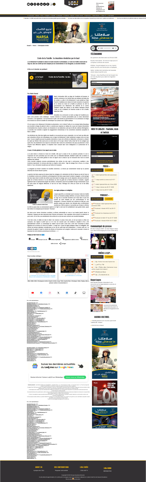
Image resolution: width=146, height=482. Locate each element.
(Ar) (48, 354)
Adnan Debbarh (31, 312)
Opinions (88, 15)
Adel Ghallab (30, 309)
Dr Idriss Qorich (31, 330)
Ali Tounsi (29, 314)
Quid (43, 235)
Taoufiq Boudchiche (32, 357)
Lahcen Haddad (31, 339)
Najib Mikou (30, 350)
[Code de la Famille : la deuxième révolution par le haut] (40, 96)
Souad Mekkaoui (31, 355)
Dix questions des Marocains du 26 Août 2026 (104, 57)
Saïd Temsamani (31, 354)
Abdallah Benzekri (31, 302)
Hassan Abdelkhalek (32, 337)
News (37, 15)
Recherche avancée (97, 84)
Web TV (103, 15)
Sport (72, 15)
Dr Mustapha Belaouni (32, 332)
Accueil (29, 45)
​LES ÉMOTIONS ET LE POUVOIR (74, 275)
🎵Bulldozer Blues (100, 272)
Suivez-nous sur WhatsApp (75, 377)
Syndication (77, 479)
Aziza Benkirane (31, 321)
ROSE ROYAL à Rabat (98, 325)
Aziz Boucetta (30, 318)
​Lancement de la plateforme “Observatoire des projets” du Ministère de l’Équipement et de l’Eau (111, 307)
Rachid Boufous (31, 353)
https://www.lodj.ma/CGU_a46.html (104, 162)
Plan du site (69, 479)
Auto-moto (79, 15)
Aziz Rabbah (30, 320)
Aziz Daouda (30, 319)
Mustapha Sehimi (31, 347)
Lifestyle (59, 15)
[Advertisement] (58, 52)
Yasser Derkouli (31, 358)
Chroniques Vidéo (75, 281)
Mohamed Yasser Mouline (33, 342)
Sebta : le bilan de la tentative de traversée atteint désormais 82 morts (103, 71)
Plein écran (114, 136)
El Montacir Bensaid (32, 334)
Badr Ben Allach (31, 322)
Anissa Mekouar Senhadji (33, 315)
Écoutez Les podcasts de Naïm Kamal (40, 204)
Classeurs (108, 170)
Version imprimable (56, 239)
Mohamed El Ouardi (31, 341)
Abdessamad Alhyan (32, 308)
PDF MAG (111, 15)
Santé (53, 15)
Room (34, 45)
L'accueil (31, 15)
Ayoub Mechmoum (31, 317)
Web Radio (96, 15)
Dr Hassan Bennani (31, 328)
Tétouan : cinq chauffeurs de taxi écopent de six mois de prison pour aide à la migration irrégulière (104, 76)
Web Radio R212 (107, 471)
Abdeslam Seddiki (31, 307)
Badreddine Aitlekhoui (32, 325)
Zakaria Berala (30, 360)
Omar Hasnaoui (31, 351)
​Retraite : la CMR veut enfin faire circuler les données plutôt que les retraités (33, 18)
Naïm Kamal (30, 348)
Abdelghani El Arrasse (32, 306)
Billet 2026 (33, 281)
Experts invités (52, 281)
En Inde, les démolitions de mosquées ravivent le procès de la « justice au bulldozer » (80, 18)
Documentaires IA (63, 283)
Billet (29, 281)
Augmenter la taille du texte (71, 239)
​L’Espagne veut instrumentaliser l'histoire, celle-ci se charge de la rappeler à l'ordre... (42, 276)
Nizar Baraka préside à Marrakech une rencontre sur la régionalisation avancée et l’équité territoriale (103, 284)
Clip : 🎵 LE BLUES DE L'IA (102, 275)
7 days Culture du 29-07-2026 (104, 187)
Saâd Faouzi (30, 352)
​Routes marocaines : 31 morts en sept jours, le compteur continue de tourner (104, 61)
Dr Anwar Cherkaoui (32, 326)
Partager (63, 243)
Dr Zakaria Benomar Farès (33, 333)
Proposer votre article (61, 470)
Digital (47, 15)
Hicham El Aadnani (31, 338)
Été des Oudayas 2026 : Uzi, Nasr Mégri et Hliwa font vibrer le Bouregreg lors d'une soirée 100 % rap (104, 230)
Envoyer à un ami (42, 239)
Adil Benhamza (30, 311)
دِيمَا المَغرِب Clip (99, 264)
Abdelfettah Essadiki (32, 305)
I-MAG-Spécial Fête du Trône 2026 (106, 184)
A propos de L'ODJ (39, 470)
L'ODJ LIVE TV (84, 470)
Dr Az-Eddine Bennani (32, 327)
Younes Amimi (30, 359)
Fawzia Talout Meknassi (33, 335)
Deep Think (60, 281)
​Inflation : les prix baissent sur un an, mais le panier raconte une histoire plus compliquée (104, 66)
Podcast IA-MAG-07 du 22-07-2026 (106, 218)
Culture (66, 15)
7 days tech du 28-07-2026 (103, 190)
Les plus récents (97, 170)
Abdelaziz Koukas (31, 304)
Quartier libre (67, 281)
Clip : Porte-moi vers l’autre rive (105, 262)
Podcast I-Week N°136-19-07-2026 (106, 220)
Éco (42, 15)
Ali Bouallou (30, 313)
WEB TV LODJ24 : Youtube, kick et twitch (104, 130)
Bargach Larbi (30, 324)
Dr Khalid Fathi (30, 331)
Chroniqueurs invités (43, 45)
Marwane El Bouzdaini (32, 340)
